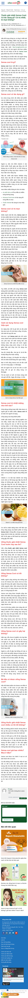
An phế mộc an (7, 192)
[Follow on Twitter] (10, 933)
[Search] (25, 3)
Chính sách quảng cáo (6, 958)
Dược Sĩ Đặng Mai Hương (14, 29)
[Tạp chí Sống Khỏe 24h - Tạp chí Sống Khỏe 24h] (14, 3)
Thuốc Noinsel (7, 202)
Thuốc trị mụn (17, 10)
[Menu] (3, 3)
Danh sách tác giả (5, 946)
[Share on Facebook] (7, 32)
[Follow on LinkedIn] (13, 933)
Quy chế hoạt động (5, 942)
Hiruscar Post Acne (8, 197)
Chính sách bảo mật (6, 951)
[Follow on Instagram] (7, 933)
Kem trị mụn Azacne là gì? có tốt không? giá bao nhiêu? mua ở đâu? (12, 909)
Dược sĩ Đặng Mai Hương (7, 948)
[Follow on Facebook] (3, 933)
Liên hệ (3, 940)
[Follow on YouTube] (16, 933)
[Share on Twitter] (9, 32)
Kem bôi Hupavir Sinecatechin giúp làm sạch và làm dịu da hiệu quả (13, 859)
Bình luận (23, 798)
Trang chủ (3, 10)
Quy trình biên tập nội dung (7, 944)
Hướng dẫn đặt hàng (6, 962)
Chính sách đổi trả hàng (7, 955)
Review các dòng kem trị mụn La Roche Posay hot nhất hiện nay (13, 884)
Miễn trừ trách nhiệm (6, 960)
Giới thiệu (3, 938)
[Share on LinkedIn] (13, 32)
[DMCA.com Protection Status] (14, 997)
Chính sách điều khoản (6, 953)
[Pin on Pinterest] (11, 32)
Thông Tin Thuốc (9, 10)
